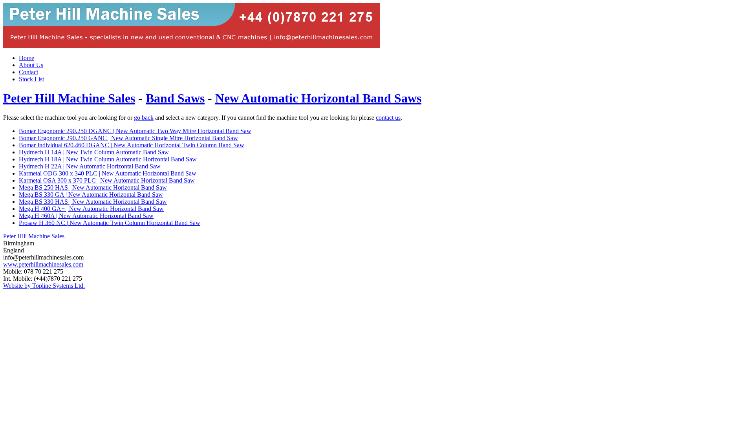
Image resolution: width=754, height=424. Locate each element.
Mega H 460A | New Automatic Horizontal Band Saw (86, 215)
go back (144, 117)
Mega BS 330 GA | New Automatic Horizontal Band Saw (91, 194)
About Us (31, 65)
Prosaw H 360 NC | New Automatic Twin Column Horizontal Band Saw (109, 222)
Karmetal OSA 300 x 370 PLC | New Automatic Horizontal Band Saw (107, 180)
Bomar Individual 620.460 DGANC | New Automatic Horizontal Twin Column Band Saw (131, 145)
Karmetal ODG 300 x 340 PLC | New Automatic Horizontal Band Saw (107, 173)
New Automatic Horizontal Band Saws (318, 98)
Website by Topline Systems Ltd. (44, 285)
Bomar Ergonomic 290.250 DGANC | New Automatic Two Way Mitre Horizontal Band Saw (135, 131)
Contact (28, 72)
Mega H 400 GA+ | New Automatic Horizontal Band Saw (91, 208)
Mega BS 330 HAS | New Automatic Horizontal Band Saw (93, 201)
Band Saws (175, 98)
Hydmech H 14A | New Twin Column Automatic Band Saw (94, 152)
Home (26, 58)
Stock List (31, 79)
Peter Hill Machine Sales (69, 98)
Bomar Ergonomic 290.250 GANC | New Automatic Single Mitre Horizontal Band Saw (128, 138)
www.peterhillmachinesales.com (43, 264)
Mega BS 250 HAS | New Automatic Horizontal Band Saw (93, 187)
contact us (388, 117)
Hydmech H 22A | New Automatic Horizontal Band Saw (90, 166)
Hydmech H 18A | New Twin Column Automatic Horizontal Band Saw (108, 159)
